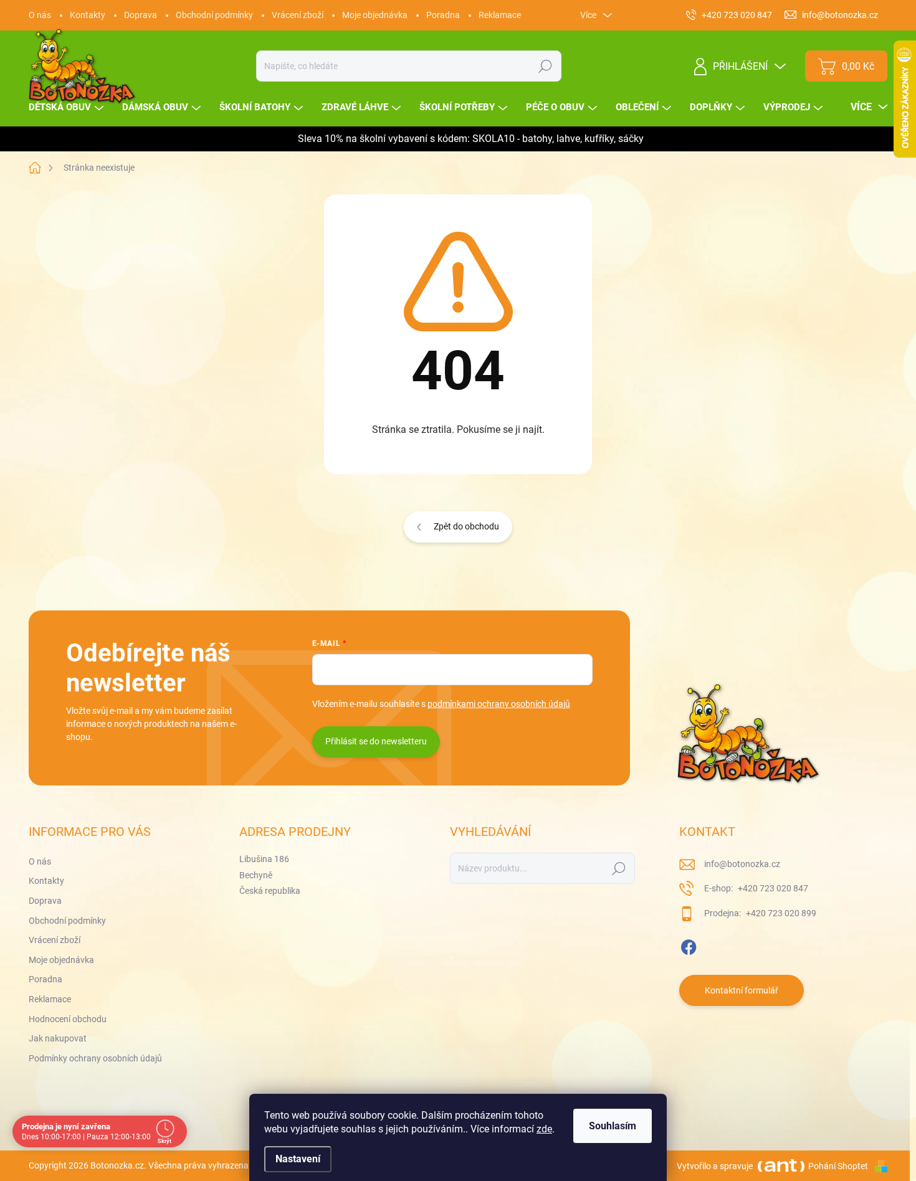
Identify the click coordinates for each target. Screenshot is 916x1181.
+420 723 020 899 (780, 913)
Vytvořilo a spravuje (715, 1166)
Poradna (443, 15)
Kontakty (87, 15)
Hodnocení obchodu (68, 1019)
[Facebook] (688, 945)
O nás (40, 15)
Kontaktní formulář (741, 990)
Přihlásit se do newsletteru (376, 741)
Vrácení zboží (297, 15)
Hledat (545, 66)
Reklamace (500, 15)
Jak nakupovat (58, 1038)
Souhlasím (612, 1126)
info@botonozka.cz (742, 864)
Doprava (140, 15)
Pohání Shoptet (839, 1166)
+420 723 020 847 (772, 888)
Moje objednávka (375, 15)
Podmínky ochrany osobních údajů (95, 1058)
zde (544, 1129)
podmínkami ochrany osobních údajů (498, 704)
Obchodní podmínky (214, 15)
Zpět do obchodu (466, 526)
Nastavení (297, 1159)
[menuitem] (68, 107)
